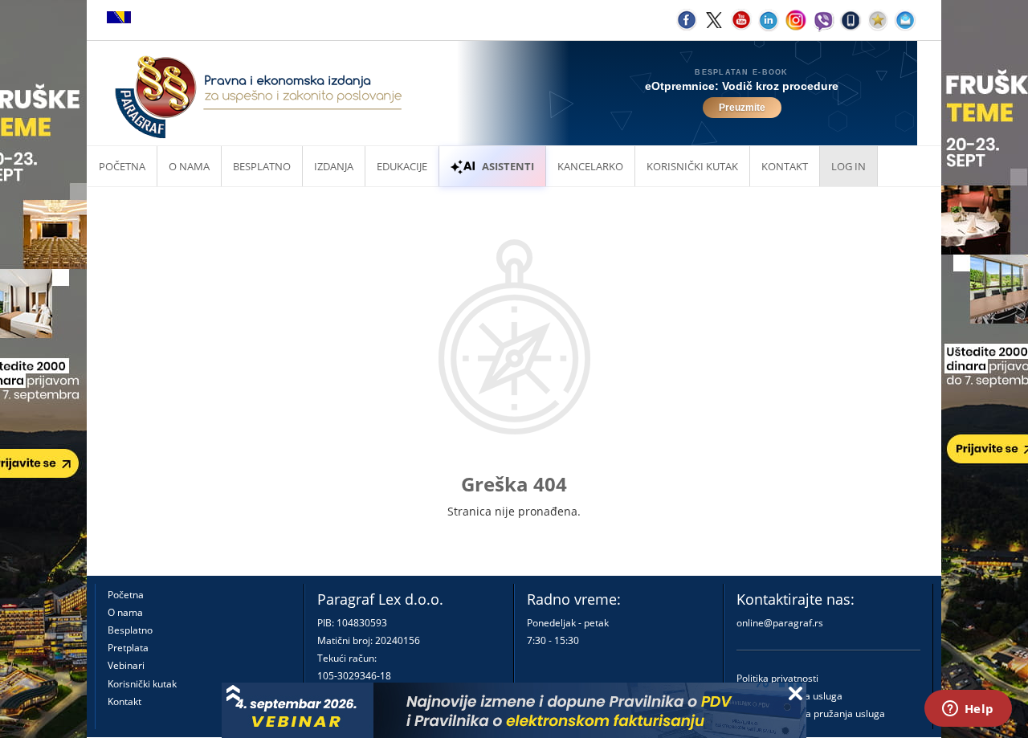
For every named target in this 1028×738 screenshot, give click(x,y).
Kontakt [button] (784, 166)
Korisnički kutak (142, 684)
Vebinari (126, 665)
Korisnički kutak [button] (692, 166)
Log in (848, 166)
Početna (122, 166)
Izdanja (333, 166)
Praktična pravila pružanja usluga (810, 713)
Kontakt (124, 701)
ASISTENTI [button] (508, 166)
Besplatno (262, 166)
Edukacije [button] (402, 166)
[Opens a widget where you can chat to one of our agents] (968, 710)
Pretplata (128, 647)
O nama (189, 166)
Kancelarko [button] (590, 166)
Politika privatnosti (777, 678)
